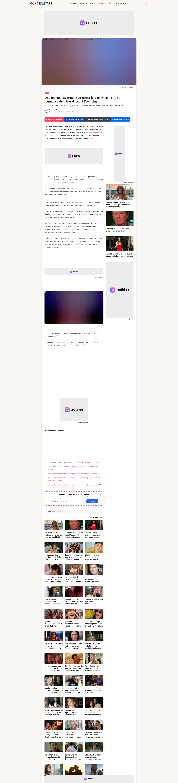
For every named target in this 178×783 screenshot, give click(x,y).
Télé (47, 93)
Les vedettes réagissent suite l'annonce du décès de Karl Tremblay (74, 462)
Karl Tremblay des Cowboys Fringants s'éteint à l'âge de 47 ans (72, 474)
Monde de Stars (54, 110)
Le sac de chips (56, 511)
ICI (55, 336)
